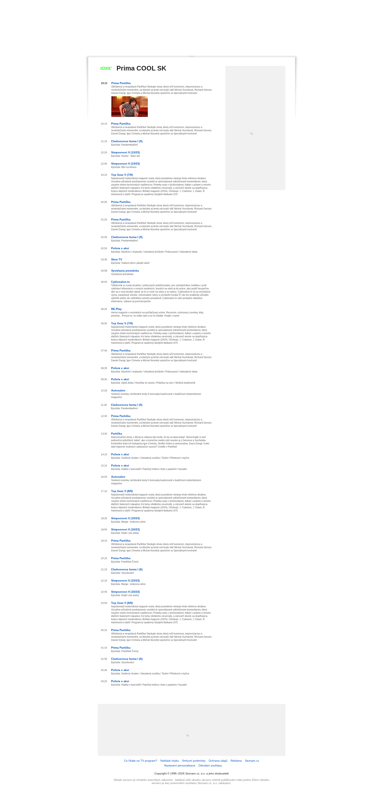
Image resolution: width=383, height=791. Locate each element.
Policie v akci (120, 248)
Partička (116, 433)
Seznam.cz (252, 760)
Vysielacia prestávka (125, 270)
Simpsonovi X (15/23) (125, 518)
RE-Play (116, 309)
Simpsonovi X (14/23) (125, 163)
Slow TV (116, 259)
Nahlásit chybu (169, 760)
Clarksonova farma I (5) (127, 141)
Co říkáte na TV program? (140, 760)
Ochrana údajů (218, 760)
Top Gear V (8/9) (122, 491)
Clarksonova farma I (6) (127, 569)
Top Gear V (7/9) (122, 174)
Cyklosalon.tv (120, 281)
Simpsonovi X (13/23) (125, 152)
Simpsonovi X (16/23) (125, 529)
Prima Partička (121, 83)
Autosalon (118, 390)
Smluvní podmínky (193, 760)
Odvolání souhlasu (210, 765)
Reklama (236, 760)
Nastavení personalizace (179, 765)
